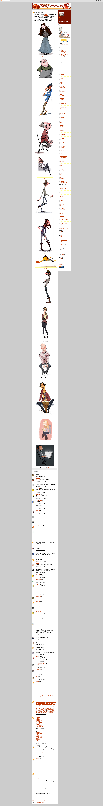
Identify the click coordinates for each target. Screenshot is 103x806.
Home (45, 800)
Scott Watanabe (62, 104)
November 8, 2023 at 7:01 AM (40, 795)
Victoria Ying (62, 108)
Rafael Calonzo (62, 209)
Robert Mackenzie (63, 139)
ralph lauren (52, 707)
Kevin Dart (61, 200)
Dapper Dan (38, 656)
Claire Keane (62, 82)
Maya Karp (61, 205)
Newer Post (34, 800)
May (62, 249)
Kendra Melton (38, 494)
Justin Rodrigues (39, 500)
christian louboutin (44, 696)
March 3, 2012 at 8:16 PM (40, 639)
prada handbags (46, 695)
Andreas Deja (62, 75)
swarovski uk (38, 702)
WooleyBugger (38, 669)
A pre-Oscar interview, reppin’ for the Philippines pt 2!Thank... (65, 52)
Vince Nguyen (62, 150)
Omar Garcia (38, 606)
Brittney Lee (62, 79)
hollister (37, 708)
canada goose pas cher (42, 706)
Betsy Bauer (38, 478)
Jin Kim (61, 94)
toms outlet (37, 710)
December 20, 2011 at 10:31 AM (41, 556)
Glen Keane (62, 90)
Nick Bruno (61, 131)
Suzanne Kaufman (63, 212)
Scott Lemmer (62, 143)
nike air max (52, 697)
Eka (60, 192)
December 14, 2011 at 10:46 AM (41, 486)
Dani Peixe (45, 416)
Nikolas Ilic (38, 510)
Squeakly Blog (62, 146)
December (62, 239)
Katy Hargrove (62, 169)
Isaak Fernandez (62, 91)
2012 (61, 236)
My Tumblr (63, 50)
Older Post (55, 800)
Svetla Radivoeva (45, 56)
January (62, 254)
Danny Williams (62, 160)
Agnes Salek (38, 601)
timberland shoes (38, 704)
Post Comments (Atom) (40, 802)
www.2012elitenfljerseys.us (40, 664)
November (62, 241)
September (63, 244)
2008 (61, 258)
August (62, 245)
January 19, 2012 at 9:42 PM (40, 582)
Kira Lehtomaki (62, 95)
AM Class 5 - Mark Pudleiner (64, 220)
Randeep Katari (62, 135)
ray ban (37, 706)
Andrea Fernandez (39, 525)
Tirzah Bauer (62, 178)
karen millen (44, 710)
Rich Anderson (62, 174)
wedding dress (52, 711)
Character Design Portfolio (64, 44)
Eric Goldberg (45, 80)
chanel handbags (38, 696)
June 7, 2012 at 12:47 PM (40, 661)
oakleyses (37, 681)
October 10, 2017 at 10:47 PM (40, 728)
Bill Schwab (62, 78)
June (62, 248)
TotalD (37, 616)
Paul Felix (61, 102)
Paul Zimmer (62, 208)
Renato (48, 467)
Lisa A (45, 253)
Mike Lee (61, 129)
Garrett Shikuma (62, 117)
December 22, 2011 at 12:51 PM (41, 561)
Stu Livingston (38, 579)
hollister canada (42, 703)
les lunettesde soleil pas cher (41, 663)
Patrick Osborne (62, 99)
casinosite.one (38, 778)
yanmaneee (38, 758)
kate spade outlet (38, 697)
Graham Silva (62, 118)
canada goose (53, 705)
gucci (49, 707)
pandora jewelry (48, 703)
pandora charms (40, 707)
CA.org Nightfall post (63, 157)
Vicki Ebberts (62, 181)
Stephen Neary (62, 147)
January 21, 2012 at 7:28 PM (40, 594)
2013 (61, 235)
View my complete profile (64, 21)
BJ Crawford (62, 114)
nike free (53, 696)
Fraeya (37, 676)
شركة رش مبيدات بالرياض (40, 753)
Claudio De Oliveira (45, 117)
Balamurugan (38, 520)
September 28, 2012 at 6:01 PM (41, 674)
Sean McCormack (39, 530)
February (62, 253)
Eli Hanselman (62, 162)
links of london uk (49, 706)
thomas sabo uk (42, 702)
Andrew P (45, 268)
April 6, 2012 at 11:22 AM (40, 649)
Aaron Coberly (62, 153)
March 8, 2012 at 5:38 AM (40, 644)
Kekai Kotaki (62, 170)
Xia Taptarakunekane (63, 182)
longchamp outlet (52, 695)
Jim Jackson (62, 121)
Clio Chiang (62, 83)
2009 (61, 257)
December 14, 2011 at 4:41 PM (40, 503)
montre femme (45, 707)
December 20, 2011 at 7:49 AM (40, 550)
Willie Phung (62, 216)
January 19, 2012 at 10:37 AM (40, 577)
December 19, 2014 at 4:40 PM (41, 714)
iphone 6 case (40, 712)
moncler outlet (48, 708)
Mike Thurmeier (62, 130)
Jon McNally (38, 574)
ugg (43, 712)
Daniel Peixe (62, 86)
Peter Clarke (62, 173)
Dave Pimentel (62, 87)
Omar (37, 483)
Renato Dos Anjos (63, 103)
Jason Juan (62, 166)
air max (39, 703)
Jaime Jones (62, 196)
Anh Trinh (37, 568)
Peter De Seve (62, 134)
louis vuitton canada (45, 704)
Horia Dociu (62, 165)
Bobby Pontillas (62, 17)
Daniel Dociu (62, 158)
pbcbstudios (38, 646)
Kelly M (45, 178)
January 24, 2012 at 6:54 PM (40, 604)
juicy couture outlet (41, 705)
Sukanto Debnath (39, 651)
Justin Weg (62, 125)
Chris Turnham (62, 187)
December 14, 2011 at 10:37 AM (41, 481)
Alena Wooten (62, 74)
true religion (42, 695)
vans (39, 708)
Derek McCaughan (63, 188)
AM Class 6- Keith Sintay (64, 219)
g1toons (37, 558)
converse (44, 709)
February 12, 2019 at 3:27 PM (40, 756)
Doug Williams (62, 161)
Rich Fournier (62, 138)
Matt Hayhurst (62, 204)
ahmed (37, 745)
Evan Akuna (62, 193)
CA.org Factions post (63, 156)
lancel (37, 712)
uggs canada (41, 709)
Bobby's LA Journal (64, 54)
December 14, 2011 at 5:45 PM (40, 508)
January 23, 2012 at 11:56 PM (40, 599)
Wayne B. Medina (39, 611)
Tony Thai (61, 213)
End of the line (63, 58)
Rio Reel (61, 47)
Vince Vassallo (38, 596)
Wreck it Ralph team (64, 240)
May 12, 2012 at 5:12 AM (40, 654)
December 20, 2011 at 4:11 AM (40, 545)
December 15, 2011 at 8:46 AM (40, 518)
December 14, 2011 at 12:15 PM (41, 498)
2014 (61, 234)
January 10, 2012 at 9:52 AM (40, 572)
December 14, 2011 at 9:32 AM (40, 476)
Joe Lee (61, 122)
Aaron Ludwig (38, 515)
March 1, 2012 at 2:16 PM (40, 634)
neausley (37, 772)
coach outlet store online (45, 697)
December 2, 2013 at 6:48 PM (40, 679)
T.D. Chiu (61, 177)
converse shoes (51, 709)
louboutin (47, 702)
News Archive (62, 264)
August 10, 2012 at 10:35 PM (40, 667)
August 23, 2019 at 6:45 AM (40, 770)
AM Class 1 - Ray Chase (64, 228)
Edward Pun (62, 191)
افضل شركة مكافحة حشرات (40, 754)
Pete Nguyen (62, 133)
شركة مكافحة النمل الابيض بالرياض (41, 751)
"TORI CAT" (38, 584)
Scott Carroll (62, 142)
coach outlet (50, 704)
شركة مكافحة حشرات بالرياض (40, 752)
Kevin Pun (61, 201)
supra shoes (51, 702)
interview (46, 14)
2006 (61, 261)
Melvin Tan (61, 126)
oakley (37, 705)
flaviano (37, 563)
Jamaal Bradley (62, 197)
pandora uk (45, 711)
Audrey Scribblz (62, 113)
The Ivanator (38, 488)
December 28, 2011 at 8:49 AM (40, 566)
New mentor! (63, 55)
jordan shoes (50, 696)
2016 (61, 231)
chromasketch (38, 641)
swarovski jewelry (43, 708)
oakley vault (38, 695)
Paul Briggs (62, 100)
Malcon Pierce (62, 98)
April (62, 250)
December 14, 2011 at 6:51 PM (40, 513)
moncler (52, 703)
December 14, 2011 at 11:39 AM (41, 492)
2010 (61, 256)
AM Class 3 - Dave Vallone (64, 223)
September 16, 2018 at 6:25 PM (41, 743)
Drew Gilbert (62, 189)
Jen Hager (45, 441)
